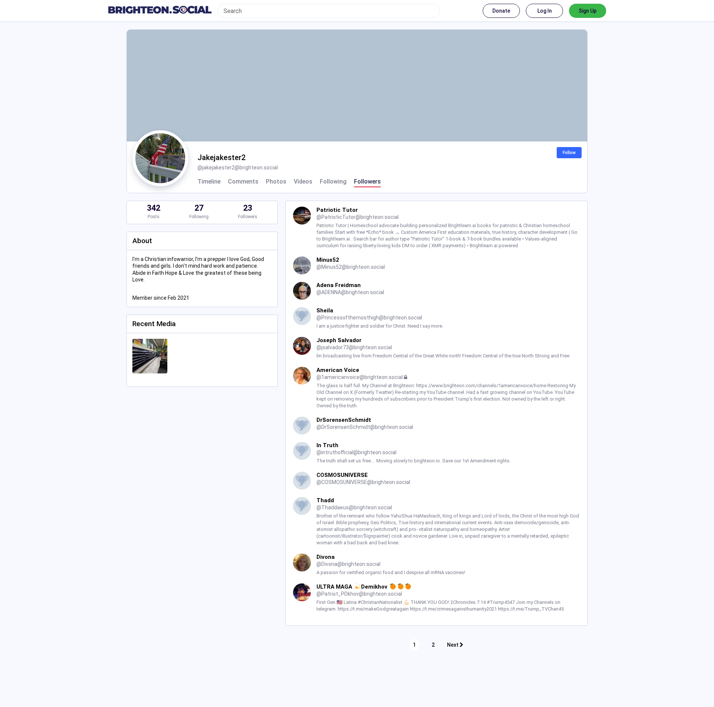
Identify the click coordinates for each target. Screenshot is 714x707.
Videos (303, 181)
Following (333, 181)
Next (453, 645)
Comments (243, 181)
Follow (569, 152)
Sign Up (587, 11)
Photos (276, 181)
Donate (501, 11)
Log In (544, 11)
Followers (367, 181)
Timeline (209, 181)
